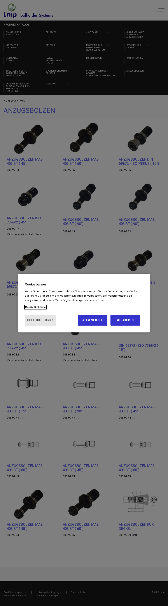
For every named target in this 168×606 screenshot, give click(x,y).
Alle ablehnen (125, 320)
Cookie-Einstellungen (40, 320)
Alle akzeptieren (92, 320)
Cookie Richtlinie (35, 307)
